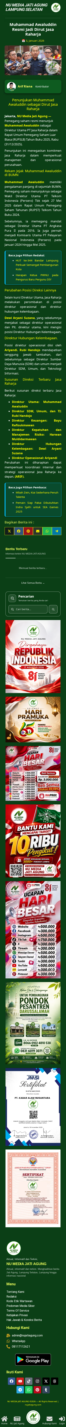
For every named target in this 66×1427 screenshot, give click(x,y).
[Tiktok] (28, 1381)
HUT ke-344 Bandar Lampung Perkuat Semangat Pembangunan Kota (37, 265)
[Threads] (54, 1381)
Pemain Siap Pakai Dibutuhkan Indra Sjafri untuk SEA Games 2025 (37, 507)
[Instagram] (37, 1381)
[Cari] (53, 609)
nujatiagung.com (33, 1404)
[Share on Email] (38, 531)
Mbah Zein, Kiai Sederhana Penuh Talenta (37, 495)
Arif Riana (25, 86)
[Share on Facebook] (19, 531)
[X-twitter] (46, 1381)
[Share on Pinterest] (28, 531)
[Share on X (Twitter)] (9, 531)
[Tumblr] (46, 1389)
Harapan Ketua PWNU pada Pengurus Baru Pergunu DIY (37, 277)
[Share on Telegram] (56, 531)
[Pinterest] (37, 1389)
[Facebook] (11, 1381)
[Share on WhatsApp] (47, 531)
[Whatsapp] (28, 1389)
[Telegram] (20, 1389)
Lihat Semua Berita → (33, 582)
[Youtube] (20, 1381)
